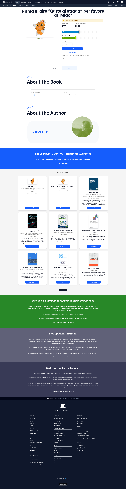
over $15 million (59, 318)
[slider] (75, 38)
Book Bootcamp (34, 455)
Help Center (80, 423)
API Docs (56, 442)
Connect (61, 2)
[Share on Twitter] (32, 95)
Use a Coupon (33, 428)
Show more (63, 290)
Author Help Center (58, 433)
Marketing (54, 2)
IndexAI (32, 440)
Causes (55, 450)
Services (47, 2)
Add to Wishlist (72, 52)
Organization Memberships (36, 462)
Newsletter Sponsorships (36, 442)
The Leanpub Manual (59, 437)
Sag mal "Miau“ (32, 186)
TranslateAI (33, 447)
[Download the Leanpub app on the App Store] (63, 484)
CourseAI (32, 437)
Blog (55, 460)
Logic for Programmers (93, 268)
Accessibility (57, 452)
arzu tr (41, 38)
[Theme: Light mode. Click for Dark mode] (113, 2)
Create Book (57, 420)
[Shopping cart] (117, 2)
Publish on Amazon (34, 445)
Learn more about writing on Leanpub (63, 322)
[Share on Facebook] (35, 95)
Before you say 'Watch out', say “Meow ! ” (63, 186)
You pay (64, 41)
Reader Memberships (82, 418)
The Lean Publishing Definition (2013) (85, 437)
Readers (30, 2)
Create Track (57, 425)
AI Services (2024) (81, 433)
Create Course (57, 423)
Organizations (39, 2)
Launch (116, 5)
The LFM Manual (57, 438)
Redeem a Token (34, 430)
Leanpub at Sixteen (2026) (83, 431)
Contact (55, 462)
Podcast (110, 5)
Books (14, 5)
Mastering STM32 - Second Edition (63, 267)
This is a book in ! (72, 20)
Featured (5, 5)
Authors (23, 2)
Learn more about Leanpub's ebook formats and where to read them (63, 357)
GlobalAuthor (33, 438)
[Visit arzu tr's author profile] (82, 126)
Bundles (21, 5)
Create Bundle (57, 421)
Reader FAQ (80, 421)
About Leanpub (57, 458)
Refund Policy (80, 450)
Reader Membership (84, 55)
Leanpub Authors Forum (59, 435)
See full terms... (63, 163)
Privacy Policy (80, 448)
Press (55, 463)
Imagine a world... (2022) (83, 435)
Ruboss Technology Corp (70, 478)
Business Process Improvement (63, 230)
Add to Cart (72, 48)
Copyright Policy (81, 447)
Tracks (33, 5)
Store (17, 2)
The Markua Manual (58, 440)
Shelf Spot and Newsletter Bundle (38, 444)
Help (122, 5)
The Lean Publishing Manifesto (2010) (86, 438)
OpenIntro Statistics (93, 192)
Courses (27, 5)
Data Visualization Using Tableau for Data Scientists (93, 231)
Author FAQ (56, 431)
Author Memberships (59, 418)
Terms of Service (81, 445)
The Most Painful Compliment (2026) (85, 430)
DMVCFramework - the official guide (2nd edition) (32, 230)
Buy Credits (80, 420)
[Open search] (109, 2)
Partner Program (58, 448)
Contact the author (69, 95)
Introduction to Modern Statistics (32, 267)
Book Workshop (34, 454)
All (10, 5)
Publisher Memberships (36, 463)
